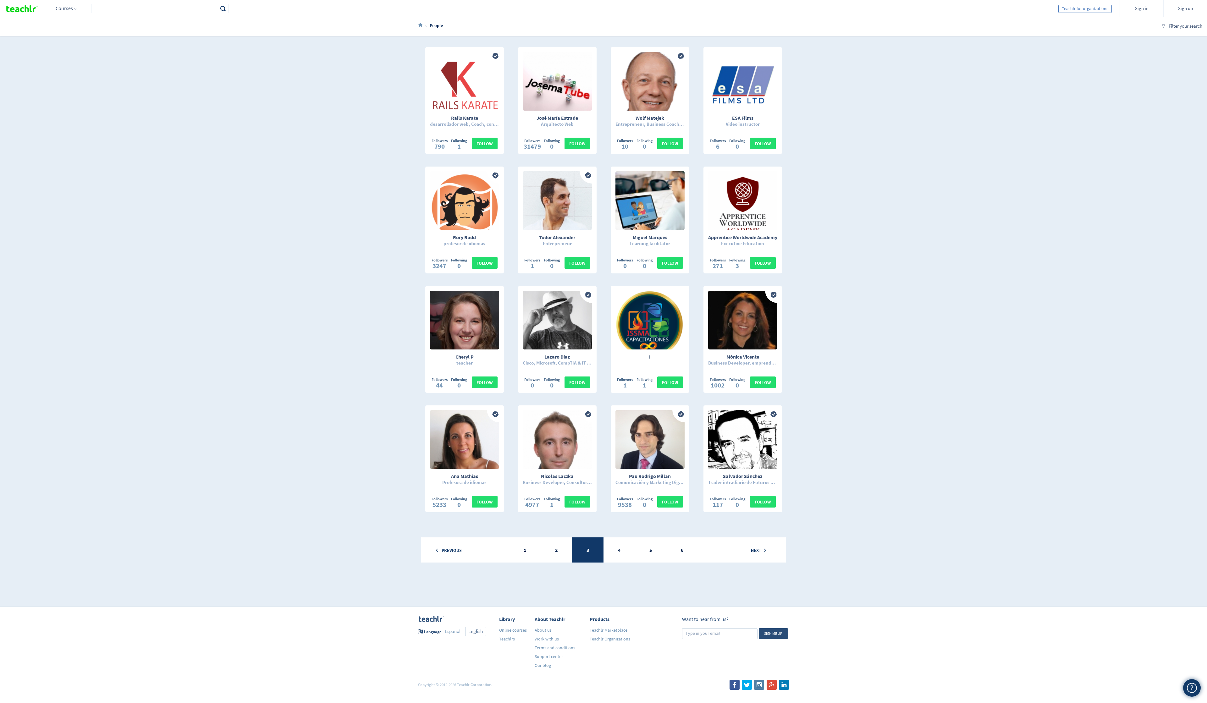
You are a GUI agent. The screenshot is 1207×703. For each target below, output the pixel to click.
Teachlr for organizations (1085, 8)
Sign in (1142, 8)
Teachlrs (507, 639)
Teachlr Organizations (610, 639)
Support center (549, 656)
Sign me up (773, 633)
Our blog (543, 665)
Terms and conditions (555, 648)
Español (452, 631)
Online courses (513, 630)
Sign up (1185, 8)
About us (543, 630)
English (475, 631)
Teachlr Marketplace (608, 630)
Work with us (547, 639)
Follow (485, 143)
